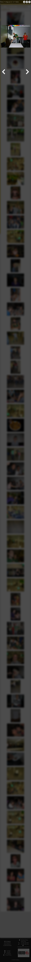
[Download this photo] (24, 2)
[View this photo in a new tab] (27, 2)
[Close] (29, 2)
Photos (2, 2)
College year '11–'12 (9, 2)
